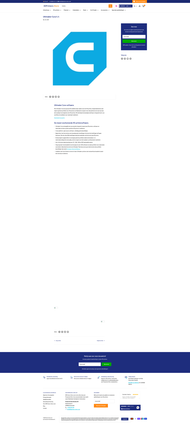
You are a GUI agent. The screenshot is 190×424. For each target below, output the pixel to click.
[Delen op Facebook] (50, 97)
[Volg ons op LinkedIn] (130, 59)
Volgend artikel (100, 340)
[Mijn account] (139, 6)
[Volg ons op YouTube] (128, 59)
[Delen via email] (59, 97)
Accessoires (104, 10)
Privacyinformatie (47, 397)
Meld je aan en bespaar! (141, 1)
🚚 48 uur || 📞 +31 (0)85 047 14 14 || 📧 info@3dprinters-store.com (57, 1)
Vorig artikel (58, 340)
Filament (66, 10)
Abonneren (134, 41)
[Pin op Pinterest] (53, 97)
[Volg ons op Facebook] (122, 59)
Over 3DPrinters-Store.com (49, 403)
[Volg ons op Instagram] (125, 59)
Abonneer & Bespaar (101, 405)
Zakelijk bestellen (47, 399)
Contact (45, 408)
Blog (44, 406)
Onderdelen (76, 10)
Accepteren (125, 419)
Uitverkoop (46, 10)
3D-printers (56, 10)
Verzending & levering (48, 401)
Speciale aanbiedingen (118, 10)
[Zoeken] (110, 6)
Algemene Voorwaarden (48, 395)
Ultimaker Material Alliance (73, 149)
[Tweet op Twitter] (56, 97)
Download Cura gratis (59, 117)
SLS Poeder (93, 10)
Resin (84, 10)
